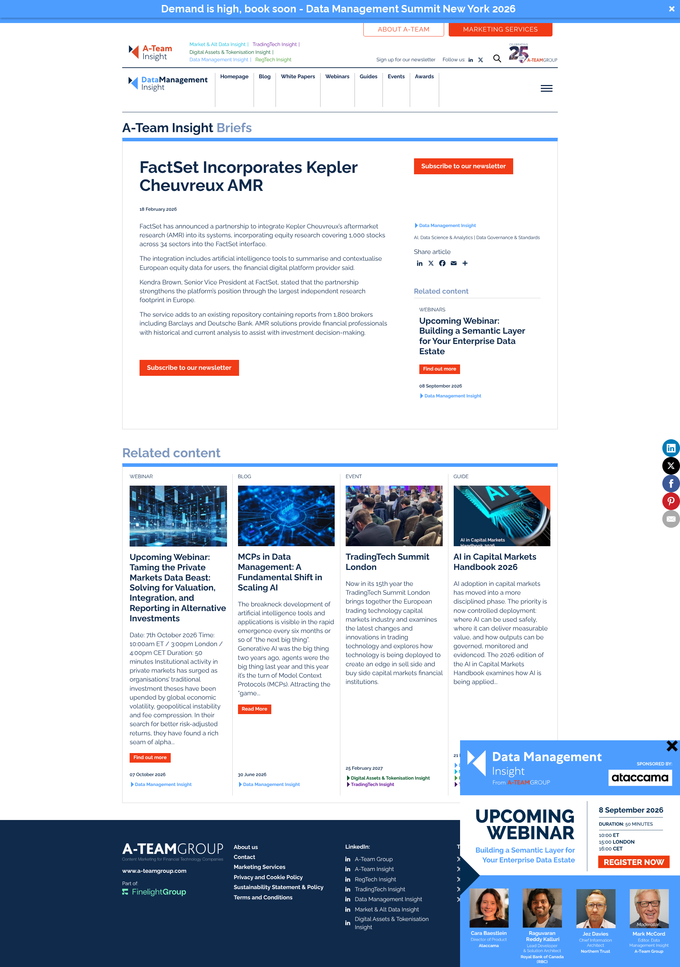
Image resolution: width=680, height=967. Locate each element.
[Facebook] (671, 483)
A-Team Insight (374, 869)
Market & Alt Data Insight (217, 44)
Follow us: (454, 60)
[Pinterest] (671, 501)
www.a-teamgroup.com (154, 870)
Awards (424, 76)
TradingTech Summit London (387, 562)
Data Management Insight (218, 60)
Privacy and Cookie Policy (268, 877)
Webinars (337, 76)
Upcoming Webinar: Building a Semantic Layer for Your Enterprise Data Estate (472, 336)
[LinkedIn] (671, 448)
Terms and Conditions (263, 897)
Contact (244, 857)
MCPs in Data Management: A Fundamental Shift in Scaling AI (280, 572)
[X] (671, 466)
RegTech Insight (273, 60)
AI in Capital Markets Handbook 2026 (495, 562)
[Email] (671, 519)
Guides (369, 76)
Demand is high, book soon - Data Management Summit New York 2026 (338, 9)
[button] (340, 9)
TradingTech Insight (275, 44)
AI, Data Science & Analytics (443, 238)
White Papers (298, 76)
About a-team (404, 29)
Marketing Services (500, 29)
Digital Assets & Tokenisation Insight (230, 52)
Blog (265, 76)
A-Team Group (374, 859)
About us (246, 847)
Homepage (234, 76)
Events (396, 76)
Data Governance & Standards (508, 238)
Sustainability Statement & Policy (279, 887)
